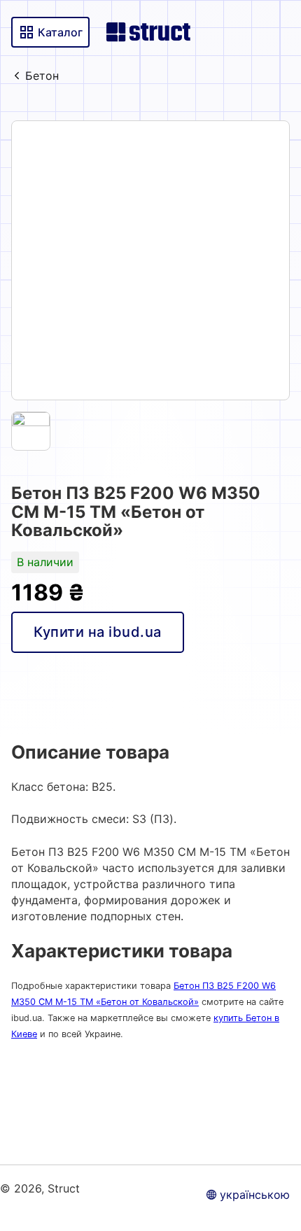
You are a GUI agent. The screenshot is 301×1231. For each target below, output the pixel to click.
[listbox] (150, 260)
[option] (150, 260)
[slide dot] (30, 431)
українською (255, 1195)
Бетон (42, 76)
